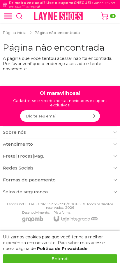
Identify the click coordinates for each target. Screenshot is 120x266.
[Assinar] (94, 116)
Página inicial (15, 32)
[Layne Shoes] (58, 16)
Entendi (60, 258)
